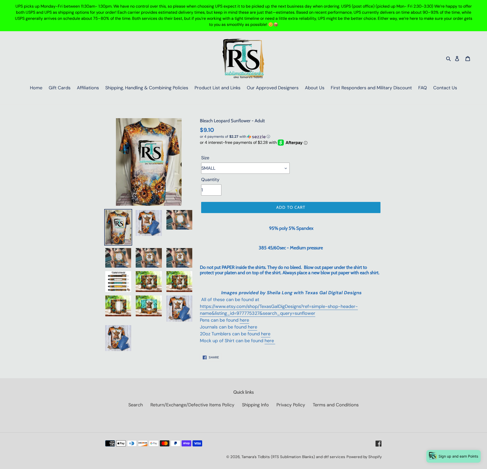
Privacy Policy (290, 405)
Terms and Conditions (336, 405)
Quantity (210, 180)
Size (205, 158)
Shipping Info (255, 405)
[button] (235, 136)
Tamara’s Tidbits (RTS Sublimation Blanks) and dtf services (293, 456)
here (244, 320)
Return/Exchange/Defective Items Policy (192, 405)
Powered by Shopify (364, 456)
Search (135, 405)
